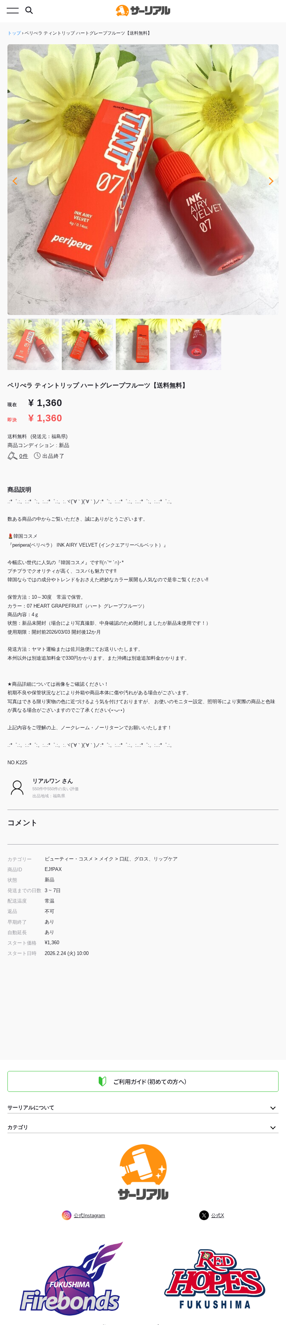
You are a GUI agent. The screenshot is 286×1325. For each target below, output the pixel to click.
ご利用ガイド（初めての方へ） (150, 1081)
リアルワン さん (52, 781)
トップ (14, 33)
